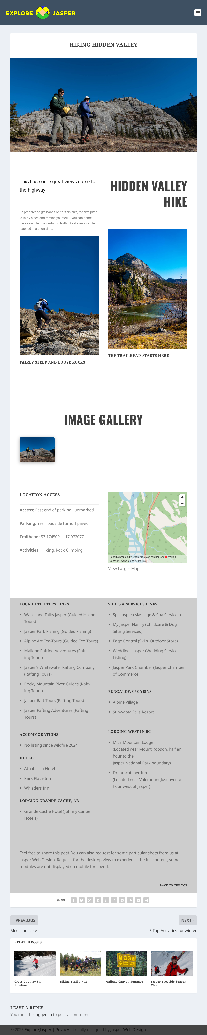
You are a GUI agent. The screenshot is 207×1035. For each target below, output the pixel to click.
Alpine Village (125, 702)
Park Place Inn (37, 778)
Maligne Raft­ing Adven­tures (50, 650)
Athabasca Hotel (39, 768)
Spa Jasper (122, 614)
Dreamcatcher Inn (130, 772)
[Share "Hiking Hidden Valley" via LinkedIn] (114, 900)
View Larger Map (123, 568)
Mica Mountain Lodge (133, 742)
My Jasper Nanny (128, 624)
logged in (43, 1014)
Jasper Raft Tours (40, 700)
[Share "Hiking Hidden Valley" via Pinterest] (106, 900)
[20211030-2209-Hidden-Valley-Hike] (37, 461)
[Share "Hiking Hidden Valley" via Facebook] (74, 900)
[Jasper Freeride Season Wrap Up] (171, 963)
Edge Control (125, 641)
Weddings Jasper (128, 650)
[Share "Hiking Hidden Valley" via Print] (146, 900)
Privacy (62, 1029)
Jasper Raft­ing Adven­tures (49, 710)
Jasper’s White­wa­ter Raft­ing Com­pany (59, 667)
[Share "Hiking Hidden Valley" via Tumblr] (98, 900)
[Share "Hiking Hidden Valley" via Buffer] (122, 900)
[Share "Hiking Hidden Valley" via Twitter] (82, 900)
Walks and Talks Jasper (46, 614)
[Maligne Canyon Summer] (126, 963)
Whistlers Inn (36, 788)
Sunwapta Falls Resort (133, 712)
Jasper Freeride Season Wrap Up (168, 983)
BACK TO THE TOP (173, 885)
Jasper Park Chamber (132, 667)
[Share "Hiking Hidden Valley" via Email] (138, 900)
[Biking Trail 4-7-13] (80, 963)
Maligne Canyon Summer (124, 981)
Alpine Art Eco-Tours (43, 641)
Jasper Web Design (37, 859)
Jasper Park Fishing (42, 631)
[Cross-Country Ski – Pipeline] (35, 963)
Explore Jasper (38, 1029)
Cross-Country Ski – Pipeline (29, 983)
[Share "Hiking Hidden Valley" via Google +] (90, 900)
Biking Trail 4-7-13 (74, 981)
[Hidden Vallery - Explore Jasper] (147, 347)
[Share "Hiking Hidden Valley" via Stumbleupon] (130, 900)
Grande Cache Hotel (43, 811)
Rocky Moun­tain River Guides (51, 684)
